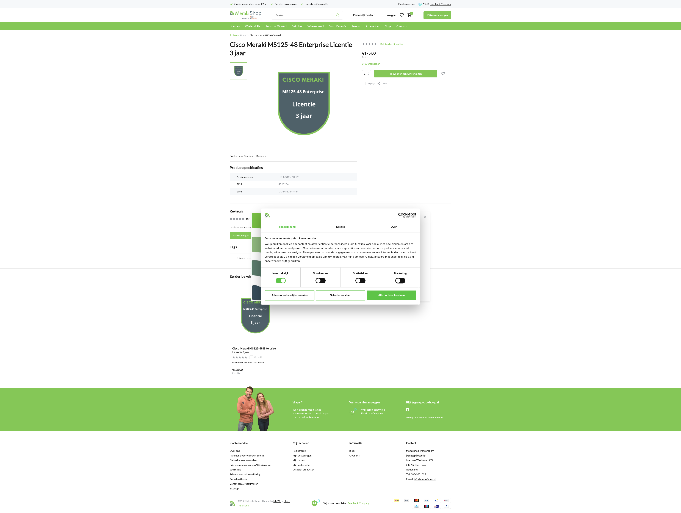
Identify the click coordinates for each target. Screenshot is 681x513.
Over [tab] (394, 226)
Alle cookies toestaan (391, 295)
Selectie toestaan (340, 295)
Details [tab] (340, 226)
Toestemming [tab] (287, 226)
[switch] (320, 280)
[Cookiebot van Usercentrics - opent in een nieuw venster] (400, 215)
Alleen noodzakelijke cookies (290, 295)
